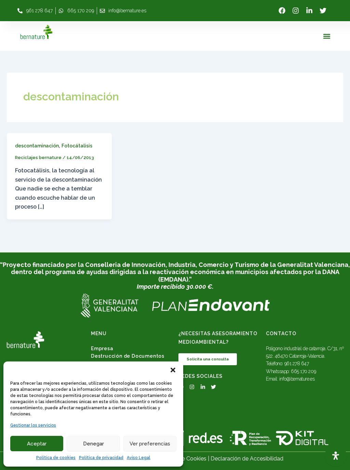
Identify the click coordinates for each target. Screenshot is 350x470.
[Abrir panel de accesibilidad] (336, 456)
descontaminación (37, 145)
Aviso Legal (138, 457)
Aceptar (36, 444)
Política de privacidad (101, 457)
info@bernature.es (296, 379)
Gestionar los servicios (33, 425)
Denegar (93, 444)
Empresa (102, 348)
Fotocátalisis (77, 145)
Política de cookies (56, 457)
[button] (173, 370)
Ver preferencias (150, 444)
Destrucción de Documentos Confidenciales (127, 359)
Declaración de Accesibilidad (247, 458)
